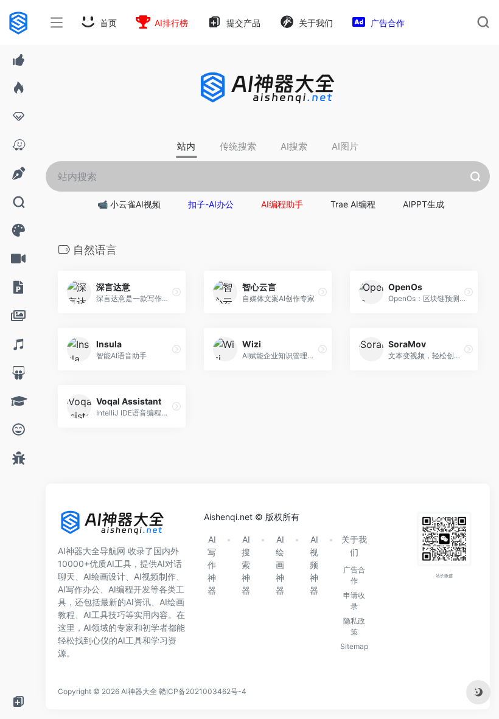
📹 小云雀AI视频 (129, 204)
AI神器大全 (139, 691)
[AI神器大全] (112, 527)
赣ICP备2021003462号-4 (202, 691)
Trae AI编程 (352, 204)
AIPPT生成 (423, 204)
